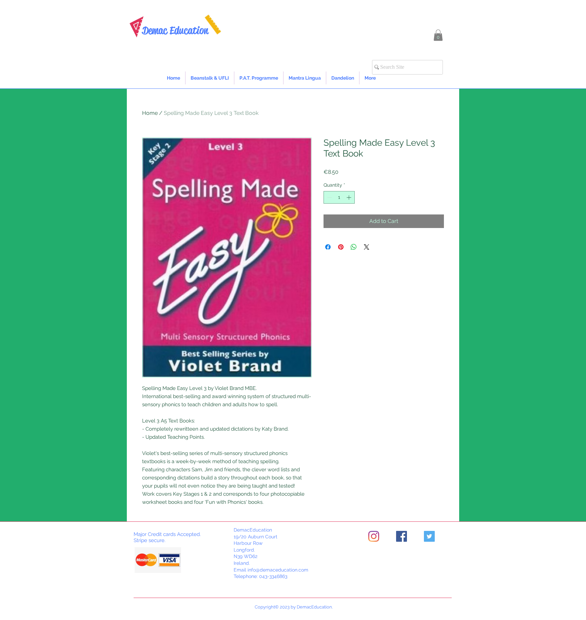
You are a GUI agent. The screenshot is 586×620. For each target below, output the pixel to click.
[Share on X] (367, 247)
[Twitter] (429, 536)
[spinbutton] (339, 197)
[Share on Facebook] (328, 247)
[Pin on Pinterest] (341, 247)
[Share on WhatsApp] (354, 247)
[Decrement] (329, 197)
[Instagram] (373, 536)
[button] (438, 35)
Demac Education (175, 30)
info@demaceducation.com (278, 570)
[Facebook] (401, 536)
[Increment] (349, 197)
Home (150, 113)
